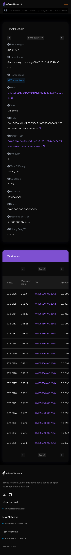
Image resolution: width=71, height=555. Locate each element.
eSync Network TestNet (15, 538)
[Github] (10, 494)
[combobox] (38, 10)
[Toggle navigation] (64, 4)
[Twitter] (4, 494)
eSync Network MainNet (16, 523)
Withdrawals (13, 256)
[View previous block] (9, 38)
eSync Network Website (16, 508)
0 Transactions (16, 80)
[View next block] (62, 38)
